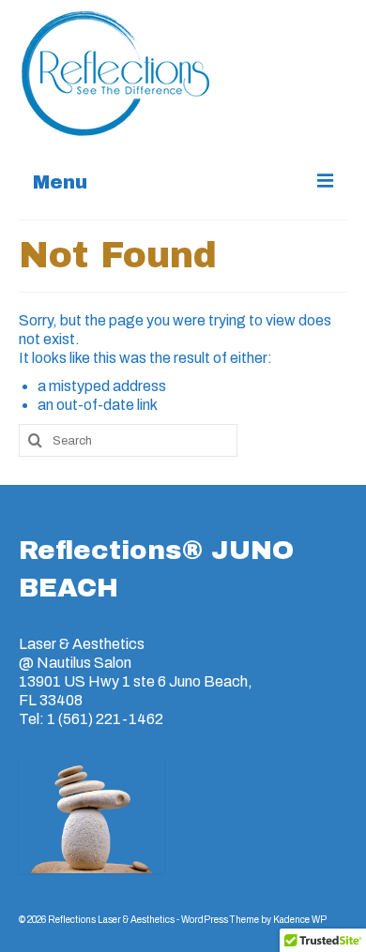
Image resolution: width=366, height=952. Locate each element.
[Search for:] (128, 440)
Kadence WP (300, 919)
